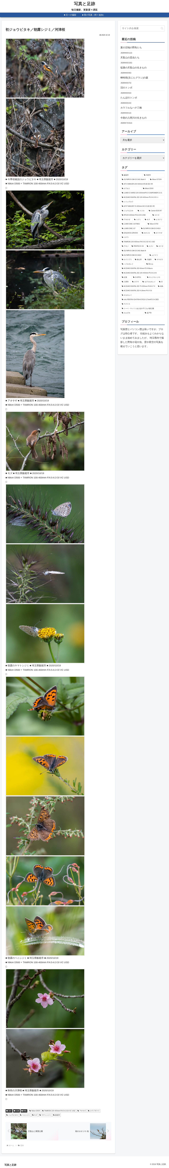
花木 (10, 1111)
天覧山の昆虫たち (129, 57)
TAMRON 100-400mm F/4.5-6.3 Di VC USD (59, 1111)
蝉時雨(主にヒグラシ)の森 (134, 77)
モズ (35, 1115)
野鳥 (25, 1111)
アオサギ (82, 1111)
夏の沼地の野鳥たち (131, 47)
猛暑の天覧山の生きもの (133, 67)
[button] (162, 28)
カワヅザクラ (95, 1111)
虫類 (17, 1111)
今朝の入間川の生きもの (133, 117)
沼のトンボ (126, 87)
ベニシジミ (26, 1115)
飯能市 (57, 1115)
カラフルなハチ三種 (131, 107)
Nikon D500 (35, 1111)
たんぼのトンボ (128, 97)
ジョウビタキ (13, 1115)
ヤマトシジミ (46, 1115)
